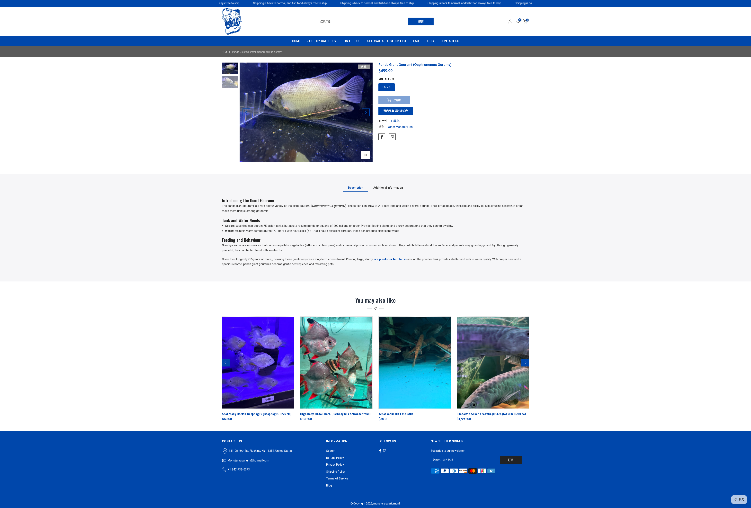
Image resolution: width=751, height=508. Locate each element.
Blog (329, 485)
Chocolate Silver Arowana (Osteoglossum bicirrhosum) (224, 413)
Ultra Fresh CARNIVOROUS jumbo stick (370, 413)
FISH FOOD (351, 41)
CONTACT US (450, 41)
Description (355, 187)
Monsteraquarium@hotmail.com (248, 460)
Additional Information (388, 187)
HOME (296, 41)
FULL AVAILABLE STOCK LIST (386, 41)
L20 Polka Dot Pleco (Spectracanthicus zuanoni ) (455, 413)
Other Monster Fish (400, 127)
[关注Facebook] (381, 136)
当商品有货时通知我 (395, 110)
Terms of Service (337, 478)
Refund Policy (335, 458)
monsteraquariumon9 (387, 503)
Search (330, 450)
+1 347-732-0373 (239, 469)
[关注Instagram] (392, 136)
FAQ (416, 41)
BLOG (430, 41)
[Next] (366, 112)
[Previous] (246, 112)
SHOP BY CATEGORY (322, 41)
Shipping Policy (335, 471)
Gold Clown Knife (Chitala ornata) (288, 413)
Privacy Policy (335, 464)
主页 (224, 52)
